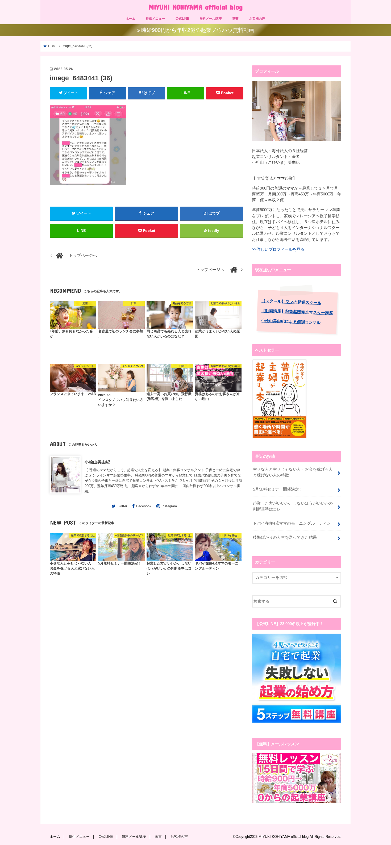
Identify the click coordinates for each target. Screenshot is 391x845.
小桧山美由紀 (97, 461)
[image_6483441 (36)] (88, 187)
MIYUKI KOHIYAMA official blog (195, 7)
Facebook (143, 506)
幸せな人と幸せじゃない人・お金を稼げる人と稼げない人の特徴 (293, 472)
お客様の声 (257, 18)
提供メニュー (155, 18)
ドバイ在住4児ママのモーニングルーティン (292, 523)
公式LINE (182, 18)
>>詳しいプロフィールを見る (278, 249)
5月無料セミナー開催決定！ (278, 489)
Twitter (122, 506)
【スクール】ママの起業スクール (291, 302)
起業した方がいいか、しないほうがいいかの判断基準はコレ (293, 506)
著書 (235, 18)
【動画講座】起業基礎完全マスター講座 (297, 311)
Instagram (169, 506)
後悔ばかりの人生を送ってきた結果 (285, 537)
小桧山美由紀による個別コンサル (291, 321)
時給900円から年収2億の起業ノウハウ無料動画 (197, 30)
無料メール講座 (210, 18)
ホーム (130, 18)
